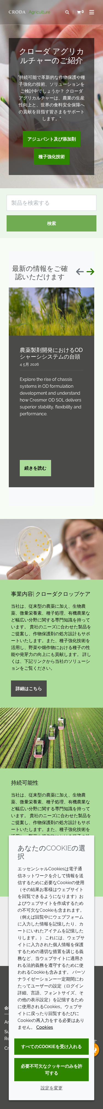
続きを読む (35, 468)
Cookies (44, 1027)
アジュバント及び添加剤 (51, 139)
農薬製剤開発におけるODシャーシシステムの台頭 (51, 353)
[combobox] (51, 203)
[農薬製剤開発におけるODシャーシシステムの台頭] (51, 311)
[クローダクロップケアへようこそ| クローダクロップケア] (30, 12)
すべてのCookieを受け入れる (51, 1046)
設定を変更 (52, 1088)
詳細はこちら (29, 688)
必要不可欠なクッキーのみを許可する (51, 1070)
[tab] (21, 491)
